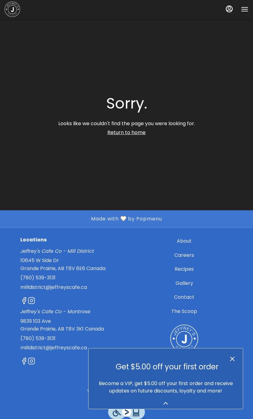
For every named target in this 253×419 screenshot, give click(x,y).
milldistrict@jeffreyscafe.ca (53, 287)
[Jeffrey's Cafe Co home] (32, 9)
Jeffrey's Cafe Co (184, 338)
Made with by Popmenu (83, 218)
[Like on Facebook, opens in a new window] (24, 302)
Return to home (126, 132)
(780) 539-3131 (38, 277)
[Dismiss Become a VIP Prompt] (232, 358)
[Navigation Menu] (244, 9)
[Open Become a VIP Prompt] (165, 403)
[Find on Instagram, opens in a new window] (31, 302)
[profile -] (229, 9)
